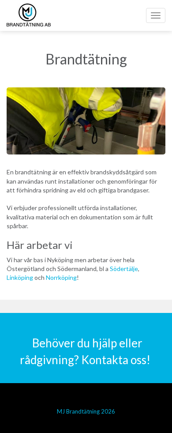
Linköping (20, 277)
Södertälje (124, 268)
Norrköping (61, 277)
